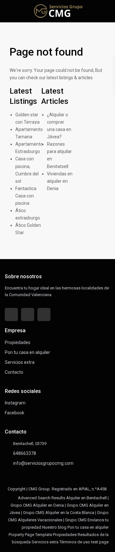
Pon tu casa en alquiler (27, 352)
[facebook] (11, 314)
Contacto (14, 372)
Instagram (15, 402)
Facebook (14, 412)
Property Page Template (30, 534)
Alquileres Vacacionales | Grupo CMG (52, 520)
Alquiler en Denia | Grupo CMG (60, 505)
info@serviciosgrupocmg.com (43, 463)
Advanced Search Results (41, 497)
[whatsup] (27, 314)
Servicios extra (19, 362)
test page (100, 542)
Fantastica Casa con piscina (25, 196)
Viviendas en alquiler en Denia (60, 181)
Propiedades (17, 342)
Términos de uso (74, 542)
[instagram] (43, 314)
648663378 (24, 453)
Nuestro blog (54, 527)
